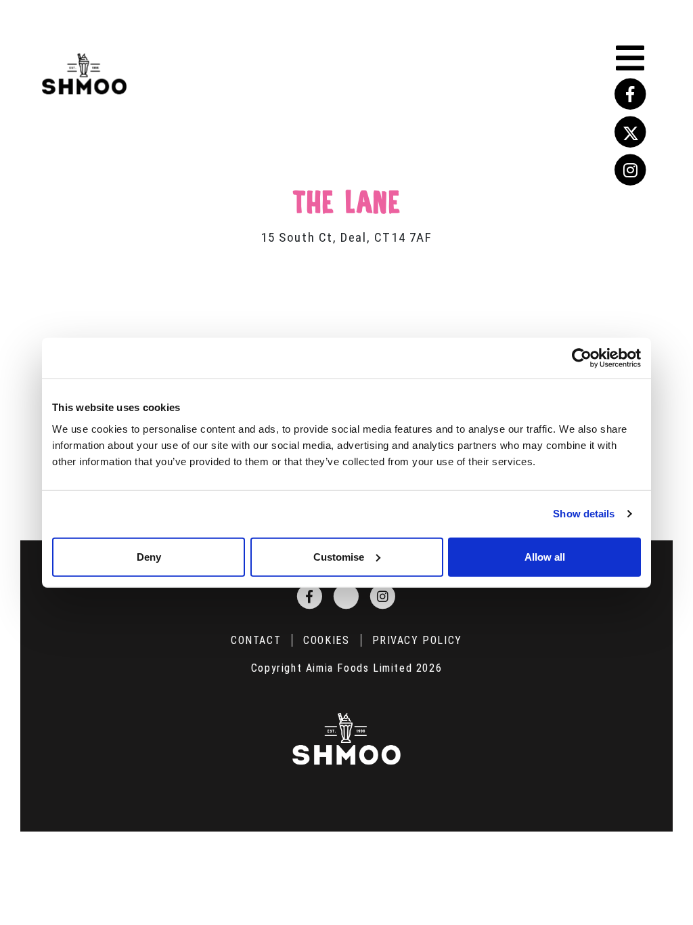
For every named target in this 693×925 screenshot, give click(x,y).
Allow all (544, 556)
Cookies (326, 640)
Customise (338, 556)
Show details (583, 513)
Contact (256, 640)
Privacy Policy (417, 640)
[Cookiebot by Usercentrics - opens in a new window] (581, 358)
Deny (149, 556)
